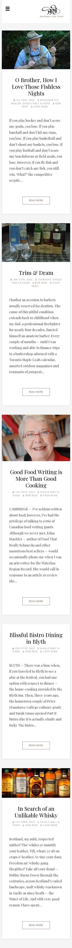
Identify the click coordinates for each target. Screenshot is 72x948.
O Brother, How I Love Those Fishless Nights (36, 86)
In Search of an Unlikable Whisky (36, 812)
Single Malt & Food (36, 103)
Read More (36, 200)
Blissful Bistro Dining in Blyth (36, 638)
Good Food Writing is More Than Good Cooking (36, 478)
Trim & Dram (36, 272)
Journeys (44, 279)
